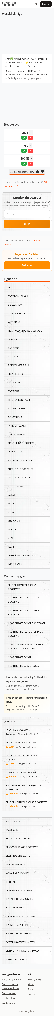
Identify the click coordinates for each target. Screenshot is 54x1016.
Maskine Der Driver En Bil (21, 916)
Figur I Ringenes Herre (21, 443)
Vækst (11, 494)
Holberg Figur (16, 408)
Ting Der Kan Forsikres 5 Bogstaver (26, 802)
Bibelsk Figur (15, 304)
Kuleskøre (12, 829)
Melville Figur (16, 434)
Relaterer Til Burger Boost (24, 665)
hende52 (12, 776)
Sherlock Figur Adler (20, 469)
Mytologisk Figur (18, 296)
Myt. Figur (14, 382)
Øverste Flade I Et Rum (19, 890)
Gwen (11, 746)
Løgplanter (15, 564)
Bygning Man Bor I (17, 924)
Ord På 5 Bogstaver (19, 555)
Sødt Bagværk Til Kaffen (20, 942)
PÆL (25, 145)
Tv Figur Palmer (17, 425)
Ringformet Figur (18, 365)
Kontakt (32, 994)
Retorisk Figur (16, 356)
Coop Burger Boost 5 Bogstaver (27, 623)
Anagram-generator (12, 979)
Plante (12, 529)
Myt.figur (13, 391)
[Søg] (36, 4)
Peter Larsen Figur (19, 399)
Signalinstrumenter (18, 838)
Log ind (46, 4)
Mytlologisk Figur (19, 477)
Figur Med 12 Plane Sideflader (25, 330)
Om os (31, 989)
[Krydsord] (9, 4)
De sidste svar (9, 993)
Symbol (12, 503)
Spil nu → (27, 265)
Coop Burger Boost (19, 657)
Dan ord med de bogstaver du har (10, 986)
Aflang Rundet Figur (20, 460)
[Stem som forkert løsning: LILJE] (30, 138)
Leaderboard (8, 1003)
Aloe (11, 538)
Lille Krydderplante (18, 855)
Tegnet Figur (15, 373)
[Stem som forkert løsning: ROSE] (30, 164)
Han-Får (11, 881)
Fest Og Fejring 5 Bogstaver (22, 742)
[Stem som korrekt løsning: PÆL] (24, 151)
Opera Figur (15, 451)
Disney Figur (15, 417)
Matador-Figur (16, 313)
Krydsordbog (8, 998)
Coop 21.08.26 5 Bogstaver (21, 772)
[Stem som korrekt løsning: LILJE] (24, 138)
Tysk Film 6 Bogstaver (18, 729)
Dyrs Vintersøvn (15, 864)
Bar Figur (13, 347)
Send (27, 223)
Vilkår (31, 984)
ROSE (25, 158)
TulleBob (13, 793)
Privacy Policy (34, 979)
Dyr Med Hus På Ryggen (19, 898)
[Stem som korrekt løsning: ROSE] (24, 164)
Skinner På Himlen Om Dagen (23, 950)
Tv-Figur (13, 339)
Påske (11, 546)
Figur (11, 287)
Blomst (12, 512)
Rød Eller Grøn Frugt (19, 959)
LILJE (25, 132)
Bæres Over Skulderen (19, 933)
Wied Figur (14, 321)
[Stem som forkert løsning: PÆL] (30, 151)
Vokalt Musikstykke (17, 873)
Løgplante (14, 520)
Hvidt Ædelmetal (16, 907)
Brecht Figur (15, 486)
